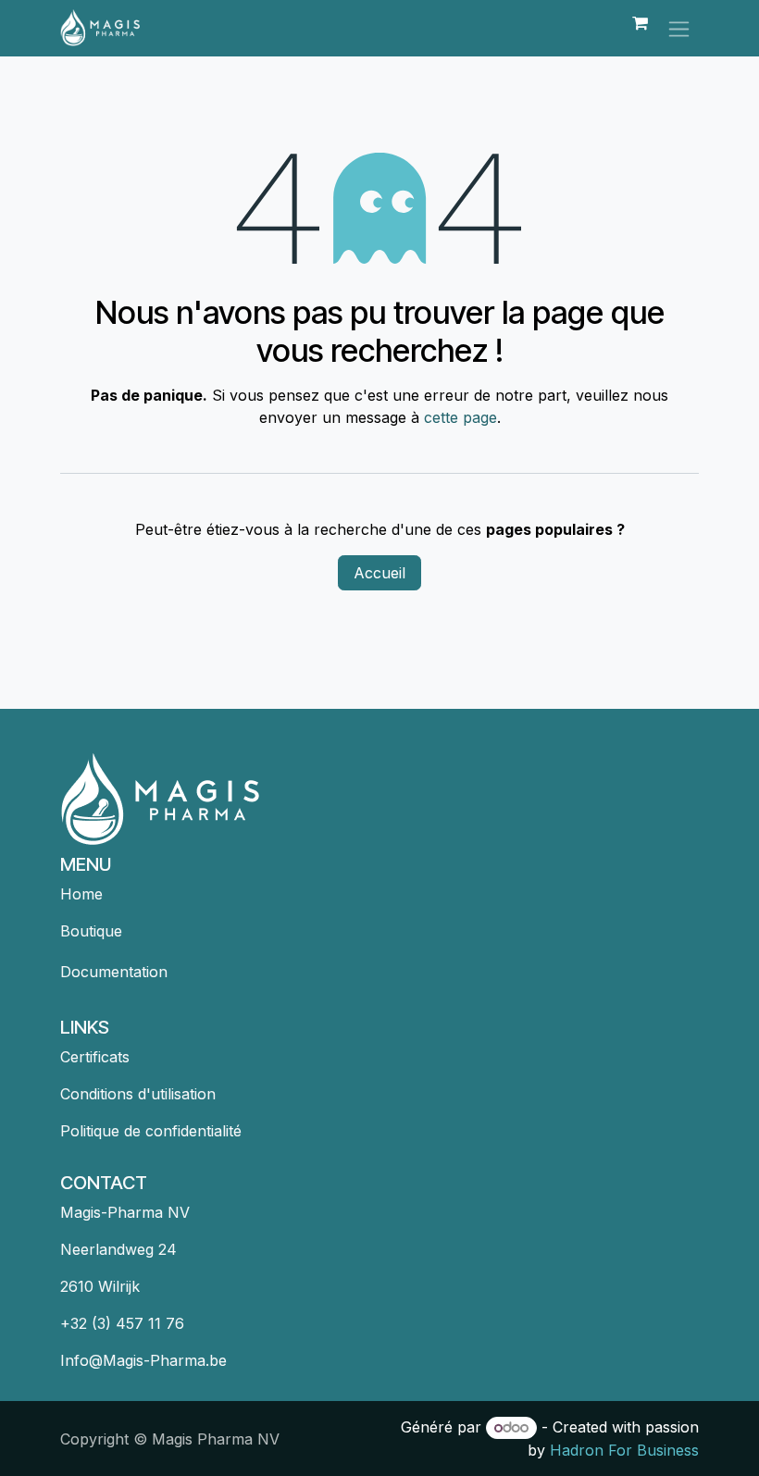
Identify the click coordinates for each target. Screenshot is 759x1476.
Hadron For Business (624, 1450)
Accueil (379, 573)
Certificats (95, 1057)
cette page (460, 417)
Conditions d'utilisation (138, 1094)
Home (81, 894)
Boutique (91, 931)
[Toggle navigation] (679, 28)
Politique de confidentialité (151, 1131)
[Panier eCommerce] (640, 27)
